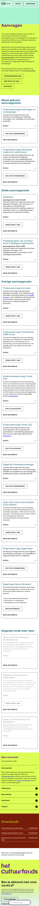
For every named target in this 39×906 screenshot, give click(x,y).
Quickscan (14, 396)
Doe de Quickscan (13, 448)
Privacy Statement (6, 893)
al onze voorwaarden (23, 780)
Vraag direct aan (12, 225)
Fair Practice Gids (29, 70)
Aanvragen (30, 3)
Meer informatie (10, 140)
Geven (18, 3)
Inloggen (8, 86)
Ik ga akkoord (10, 899)
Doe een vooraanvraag (15, 133)
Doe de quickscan (13, 408)
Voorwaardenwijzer (12, 76)
